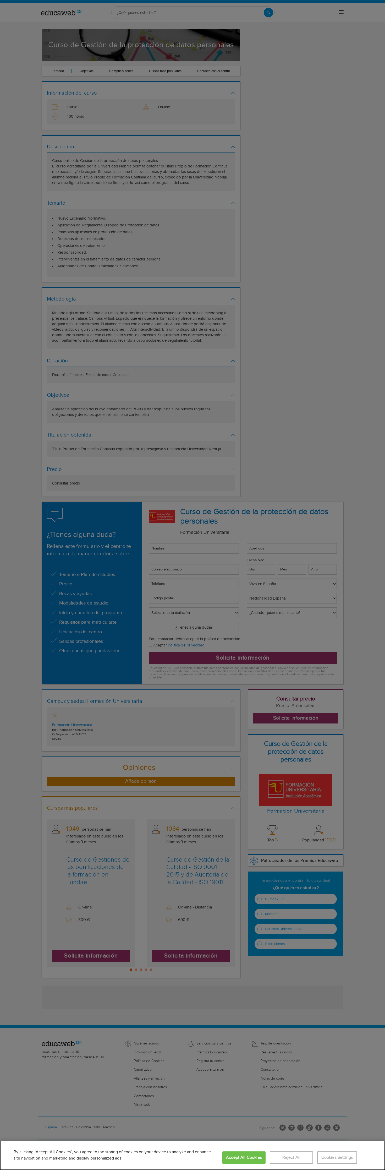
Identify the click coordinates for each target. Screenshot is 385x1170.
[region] (192, 1155)
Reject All (291, 1157)
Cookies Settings (337, 1157)
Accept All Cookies (244, 1157)
